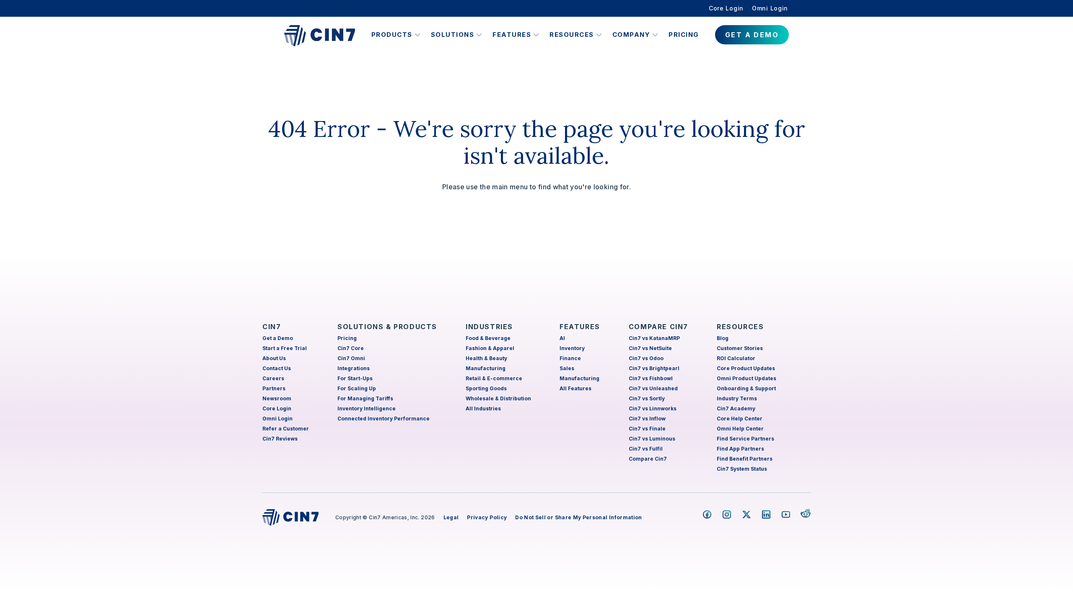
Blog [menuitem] (722, 338)
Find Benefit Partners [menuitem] (744, 459)
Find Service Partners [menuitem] (745, 439)
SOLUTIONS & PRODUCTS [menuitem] (387, 326)
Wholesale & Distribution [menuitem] (498, 398)
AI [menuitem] (562, 338)
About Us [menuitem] (274, 358)
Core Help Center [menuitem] (739, 418)
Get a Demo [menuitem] (277, 338)
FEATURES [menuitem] (580, 326)
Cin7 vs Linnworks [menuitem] (652, 408)
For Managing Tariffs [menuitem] (365, 398)
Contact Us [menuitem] (276, 368)
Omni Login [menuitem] (770, 8)
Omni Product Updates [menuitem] (746, 378)
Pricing (684, 35)
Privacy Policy (487, 517)
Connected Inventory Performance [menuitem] (383, 418)
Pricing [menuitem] (347, 338)
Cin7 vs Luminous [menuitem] (652, 439)
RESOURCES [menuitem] (740, 326)
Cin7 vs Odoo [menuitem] (646, 358)
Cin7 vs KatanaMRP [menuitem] (654, 338)
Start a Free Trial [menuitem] (284, 348)
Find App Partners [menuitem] (740, 449)
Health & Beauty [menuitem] (486, 358)
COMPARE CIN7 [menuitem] (658, 326)
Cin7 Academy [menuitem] (736, 408)
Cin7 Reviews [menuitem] (280, 439)
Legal (451, 517)
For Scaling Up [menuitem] (356, 388)
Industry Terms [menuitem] (737, 398)
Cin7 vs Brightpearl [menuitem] (654, 368)
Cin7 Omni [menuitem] (351, 358)
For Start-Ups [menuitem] (355, 378)
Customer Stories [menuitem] (740, 348)
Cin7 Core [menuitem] (350, 348)
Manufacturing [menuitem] (485, 368)
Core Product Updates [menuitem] (746, 368)
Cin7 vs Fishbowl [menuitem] (651, 378)
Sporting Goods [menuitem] (486, 388)
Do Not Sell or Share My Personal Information (578, 517)
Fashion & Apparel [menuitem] (490, 348)
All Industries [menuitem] (483, 408)
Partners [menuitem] (273, 388)
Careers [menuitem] (273, 378)
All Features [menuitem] (575, 388)
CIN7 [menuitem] (271, 326)
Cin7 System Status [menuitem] (742, 469)
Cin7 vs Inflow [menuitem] (647, 418)
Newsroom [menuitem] (276, 398)
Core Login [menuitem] (726, 8)
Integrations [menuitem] (353, 368)
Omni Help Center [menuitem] (740, 428)
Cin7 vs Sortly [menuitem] (647, 398)
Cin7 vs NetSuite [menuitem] (650, 348)
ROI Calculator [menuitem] (736, 358)
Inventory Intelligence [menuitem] (366, 408)
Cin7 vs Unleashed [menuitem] (653, 388)
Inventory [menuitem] (572, 348)
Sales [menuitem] (567, 368)
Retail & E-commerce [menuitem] (494, 378)
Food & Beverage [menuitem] (488, 338)
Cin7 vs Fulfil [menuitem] (646, 449)
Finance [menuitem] (570, 358)
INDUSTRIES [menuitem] (489, 326)
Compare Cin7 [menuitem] (648, 459)
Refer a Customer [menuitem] (285, 428)
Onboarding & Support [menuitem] (746, 388)
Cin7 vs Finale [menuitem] (647, 428)
